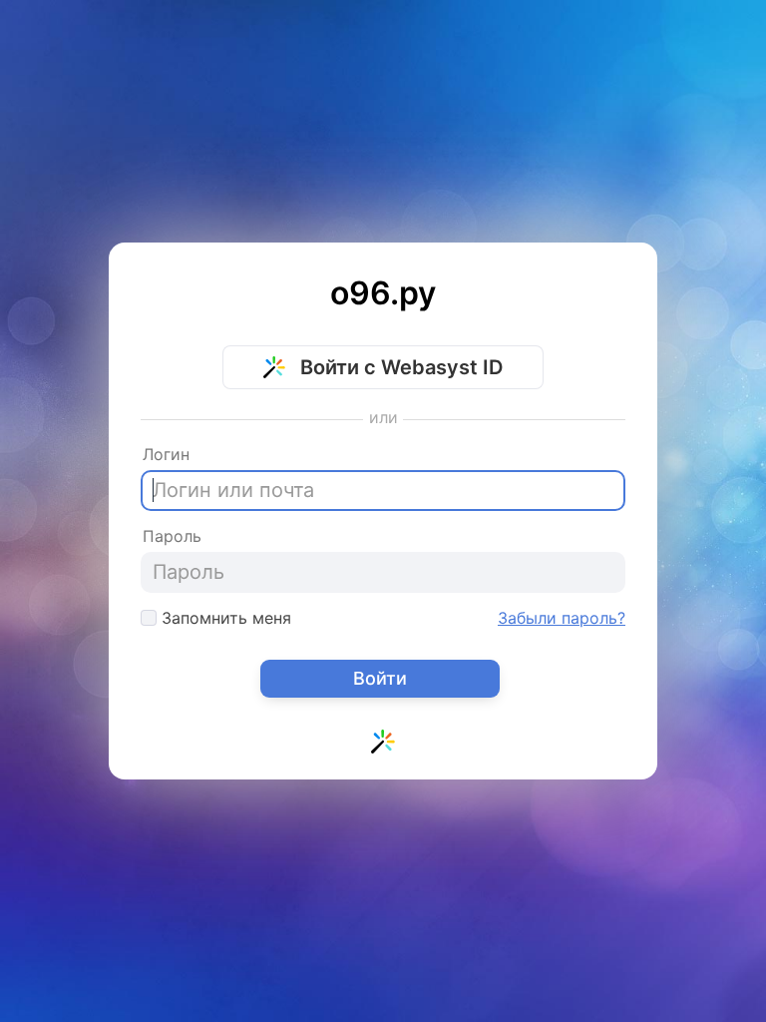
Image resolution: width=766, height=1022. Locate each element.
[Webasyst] (383, 746)
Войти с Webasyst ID (399, 367)
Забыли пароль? (561, 618)
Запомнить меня (224, 618)
